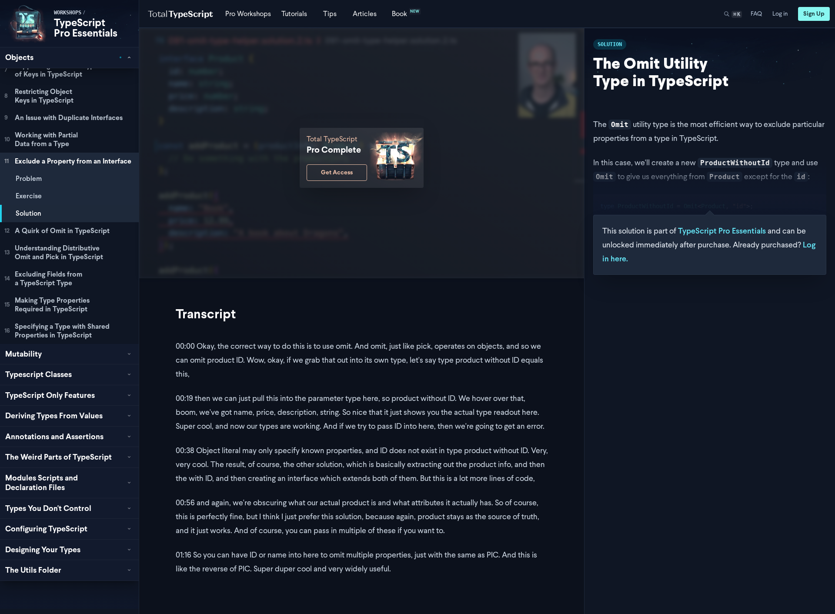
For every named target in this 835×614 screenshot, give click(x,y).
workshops (67, 13)
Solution (28, 213)
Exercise (29, 195)
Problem (29, 178)
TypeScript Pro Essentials (85, 27)
